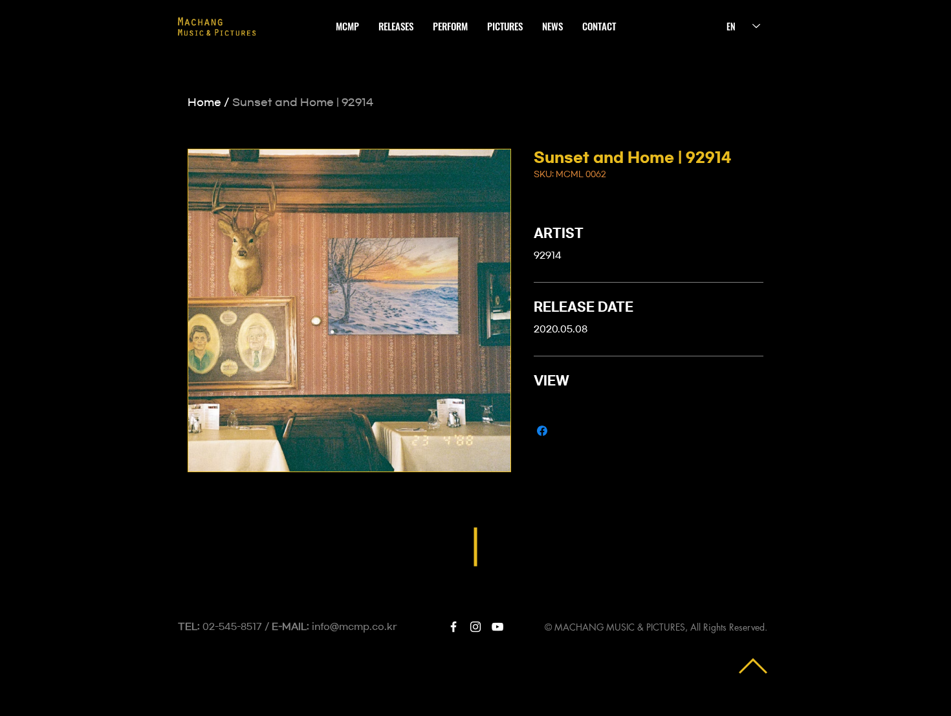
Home (204, 102)
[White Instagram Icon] (475, 627)
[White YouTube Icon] (497, 627)
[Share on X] (566, 431)
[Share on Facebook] (542, 431)
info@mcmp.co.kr (354, 626)
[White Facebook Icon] (453, 627)
